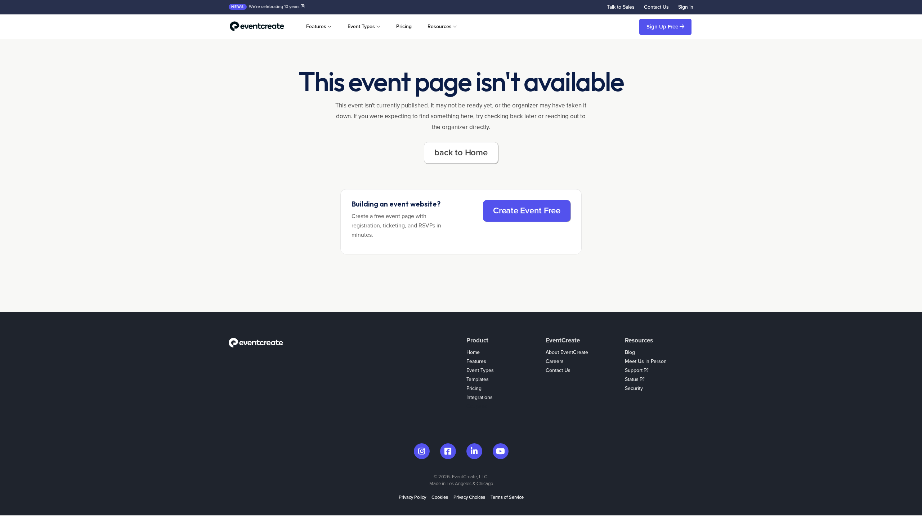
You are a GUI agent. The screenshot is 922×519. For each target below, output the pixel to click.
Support (634, 370)
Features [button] (316, 26)
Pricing (404, 26)
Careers (555, 361)
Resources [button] (440, 26)
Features (476, 361)
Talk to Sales (621, 7)
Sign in (685, 7)
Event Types (480, 370)
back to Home (460, 152)
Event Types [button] (361, 26)
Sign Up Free (663, 26)
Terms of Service (507, 497)
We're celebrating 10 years (266, 6)
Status (632, 379)
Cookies (439, 497)
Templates (477, 379)
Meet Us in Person (646, 361)
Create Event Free (526, 210)
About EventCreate (567, 352)
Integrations (479, 397)
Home (473, 352)
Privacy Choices (469, 497)
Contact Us (656, 7)
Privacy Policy (412, 497)
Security (634, 388)
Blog (630, 352)
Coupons (476, 406)
